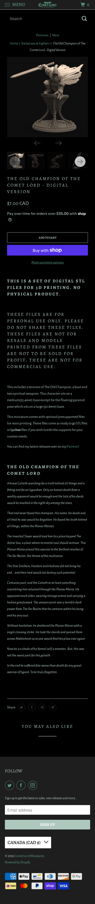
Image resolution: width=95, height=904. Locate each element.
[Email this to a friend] (52, 707)
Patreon (72, 446)
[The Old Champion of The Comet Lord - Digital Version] (47, 97)
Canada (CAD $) (24, 842)
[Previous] (36, 142)
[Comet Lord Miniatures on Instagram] (33, 785)
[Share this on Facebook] (31, 707)
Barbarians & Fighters (35, 43)
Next (55, 35)
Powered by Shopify (17, 862)
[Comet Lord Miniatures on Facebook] (22, 785)
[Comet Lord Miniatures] (47, 4)
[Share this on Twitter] (21, 707)
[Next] (58, 142)
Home (14, 43)
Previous (42, 35)
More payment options (47, 262)
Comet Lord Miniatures (29, 856)
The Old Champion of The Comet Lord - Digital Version (44, 185)
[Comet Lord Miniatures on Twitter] (10, 785)
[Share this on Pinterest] (42, 707)
